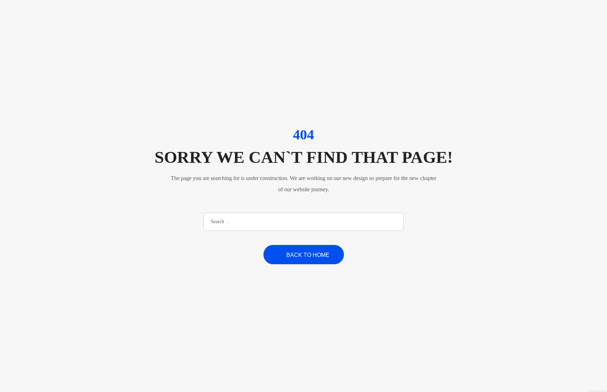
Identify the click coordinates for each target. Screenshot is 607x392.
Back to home (307, 255)
